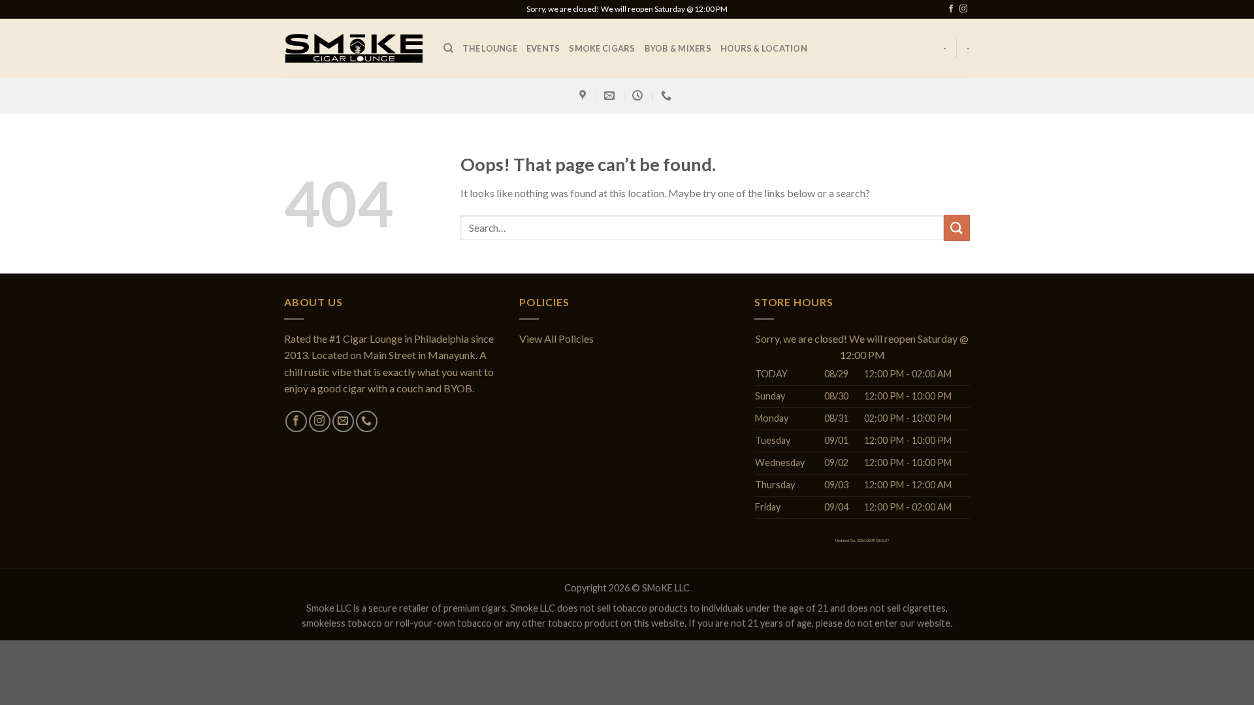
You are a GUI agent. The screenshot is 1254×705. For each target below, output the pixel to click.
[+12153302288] (668, 95)
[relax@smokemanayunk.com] (611, 95)
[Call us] (367, 421)
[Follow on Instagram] (963, 9)
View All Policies (556, 338)
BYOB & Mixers (678, 48)
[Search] (448, 48)
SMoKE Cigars (602, 48)
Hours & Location (763, 48)
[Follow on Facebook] (951, 9)
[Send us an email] (343, 421)
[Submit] (957, 227)
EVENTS (543, 48)
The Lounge (489, 48)
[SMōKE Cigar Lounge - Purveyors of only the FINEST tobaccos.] (354, 48)
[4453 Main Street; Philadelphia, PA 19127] (584, 95)
